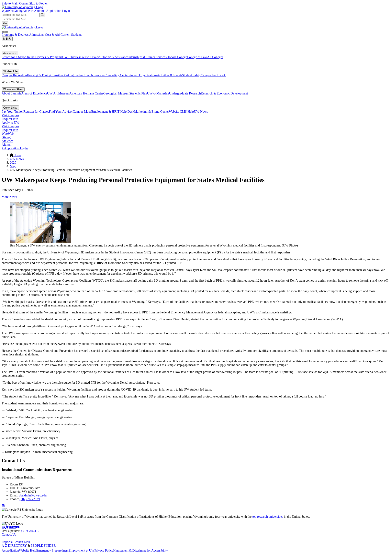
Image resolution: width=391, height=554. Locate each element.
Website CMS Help (181, 111)
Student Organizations (143, 75)
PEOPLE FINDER (43, 545)
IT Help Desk (125, 111)
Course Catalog (90, 57)
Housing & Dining (39, 75)
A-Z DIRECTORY (14, 545)
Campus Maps (82, 111)
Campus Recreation (14, 75)
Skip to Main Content (15, 3)
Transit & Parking (62, 75)
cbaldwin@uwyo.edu (33, 495)
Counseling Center (116, 75)
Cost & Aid (52, 34)
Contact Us (9, 534)
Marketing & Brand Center (151, 111)
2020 (13, 162)
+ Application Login (57, 10)
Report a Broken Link (16, 542)
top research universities (267, 516)
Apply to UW (10, 122)
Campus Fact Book (213, 75)
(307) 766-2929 (30, 499)
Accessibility (159, 550)
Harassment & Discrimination (132, 550)
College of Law (197, 57)
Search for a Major (14, 57)
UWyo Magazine (158, 93)
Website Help (27, 550)
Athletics (28, 10)
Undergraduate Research (185, 93)
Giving (18, 10)
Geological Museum (116, 93)
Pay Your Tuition (12, 111)
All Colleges (215, 57)
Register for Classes (36, 111)
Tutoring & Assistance (114, 57)
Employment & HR (103, 111)
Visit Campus (10, 115)
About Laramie (11, 93)
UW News (201, 111)
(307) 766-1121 (31, 531)
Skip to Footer (38, 3)
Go (5, 23)
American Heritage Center (86, 93)
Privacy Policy (103, 550)
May (13, 166)
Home (17, 155)
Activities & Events (169, 75)
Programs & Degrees (15, 34)
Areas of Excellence (34, 93)
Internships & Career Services (147, 57)
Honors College (177, 57)
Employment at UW (81, 550)
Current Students (71, 34)
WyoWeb (8, 10)
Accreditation (10, 550)
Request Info (10, 119)
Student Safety (191, 75)
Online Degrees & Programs (44, 57)
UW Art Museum (58, 93)
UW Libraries (71, 57)
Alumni (39, 10)
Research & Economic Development (224, 93)
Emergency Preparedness (52, 550)
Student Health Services (89, 75)
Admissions (37, 34)
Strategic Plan (138, 93)
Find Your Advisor (61, 111)
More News (9, 197)
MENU (7, 38)
